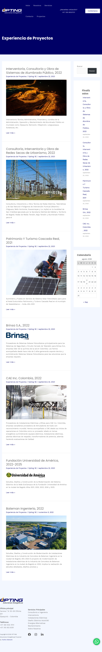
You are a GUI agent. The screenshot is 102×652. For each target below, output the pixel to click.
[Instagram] (35, 634)
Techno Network (7, 639)
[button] (92, 11)
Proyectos (41, 16)
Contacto (29, 16)
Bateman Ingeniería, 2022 (25, 508)
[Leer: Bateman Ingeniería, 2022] (36, 532)
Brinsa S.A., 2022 (17, 325)
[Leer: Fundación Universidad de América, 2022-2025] (25, 475)
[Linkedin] (42, 634)
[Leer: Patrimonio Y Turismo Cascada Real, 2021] (36, 272)
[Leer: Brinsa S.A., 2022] (17, 336)
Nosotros (37, 5)
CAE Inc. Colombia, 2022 (23, 378)
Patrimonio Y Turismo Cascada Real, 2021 (33, 241)
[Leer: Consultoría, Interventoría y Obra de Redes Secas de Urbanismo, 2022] (36, 180)
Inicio (28, 5)
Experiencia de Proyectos (16, 76)
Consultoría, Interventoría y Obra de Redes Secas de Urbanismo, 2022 (32, 151)
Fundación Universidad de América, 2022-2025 (32, 462)
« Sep (85, 302)
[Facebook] (29, 634)
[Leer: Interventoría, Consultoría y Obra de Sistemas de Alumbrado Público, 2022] (36, 97)
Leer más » (10, 133)
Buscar (80, 66)
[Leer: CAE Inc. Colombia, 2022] (36, 402)
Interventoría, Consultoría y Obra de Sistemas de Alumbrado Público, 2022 (34, 71)
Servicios (48, 5)
